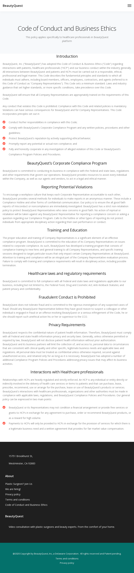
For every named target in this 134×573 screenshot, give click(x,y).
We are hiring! (13, 489)
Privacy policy (12, 494)
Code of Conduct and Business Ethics (26, 504)
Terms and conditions (17, 499)
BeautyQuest (13, 5)
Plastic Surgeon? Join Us (18, 483)
